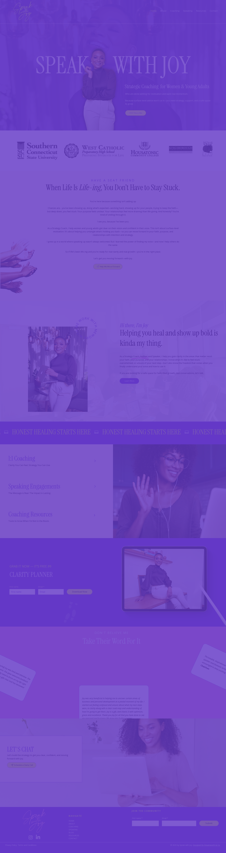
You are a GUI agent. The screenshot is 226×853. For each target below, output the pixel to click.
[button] (178, 405)
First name (57, 431)
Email (90, 431)
